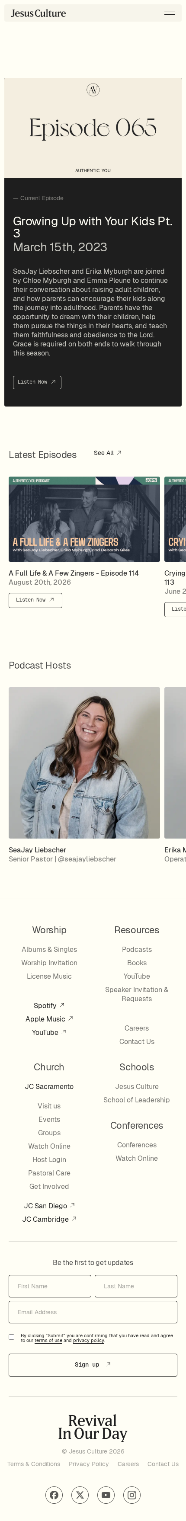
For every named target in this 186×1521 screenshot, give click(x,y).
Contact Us (136, 1041)
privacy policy (88, 1340)
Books (137, 962)
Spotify (46, 1005)
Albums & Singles (49, 949)
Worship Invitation (49, 962)
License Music (49, 976)
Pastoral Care (49, 1173)
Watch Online (49, 1146)
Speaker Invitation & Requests (136, 994)
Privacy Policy (89, 1464)
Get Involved (49, 1186)
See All (104, 453)
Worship (49, 930)
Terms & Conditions (33, 1464)
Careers (137, 1028)
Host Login (49, 1159)
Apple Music (46, 1019)
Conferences (137, 1145)
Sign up (89, 1364)
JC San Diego (46, 1205)
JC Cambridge (46, 1219)
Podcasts (137, 949)
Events (49, 1119)
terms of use (48, 1340)
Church (49, 1067)
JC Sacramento (49, 1086)
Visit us (49, 1106)
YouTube (46, 1032)
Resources (136, 930)
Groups (49, 1132)
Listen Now (34, 381)
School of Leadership (136, 1100)
